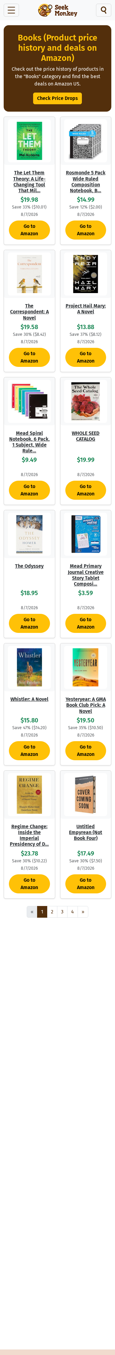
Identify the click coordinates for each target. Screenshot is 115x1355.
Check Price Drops (57, 98)
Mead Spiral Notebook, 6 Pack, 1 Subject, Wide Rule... (29, 442)
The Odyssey (29, 566)
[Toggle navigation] (11, 10)
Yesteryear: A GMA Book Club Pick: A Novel (86, 705)
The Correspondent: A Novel (29, 311)
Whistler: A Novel (29, 699)
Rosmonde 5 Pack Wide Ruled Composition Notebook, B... (85, 181)
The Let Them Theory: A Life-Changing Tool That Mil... (29, 181)
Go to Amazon (29, 229)
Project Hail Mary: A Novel (86, 309)
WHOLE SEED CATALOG (85, 436)
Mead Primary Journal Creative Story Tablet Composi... (86, 575)
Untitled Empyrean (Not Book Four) (85, 832)
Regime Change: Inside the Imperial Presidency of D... (29, 835)
